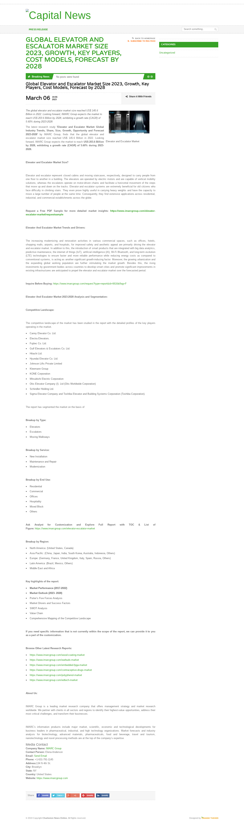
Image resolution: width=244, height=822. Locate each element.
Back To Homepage (145, 38)
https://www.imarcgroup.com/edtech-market (54, 680)
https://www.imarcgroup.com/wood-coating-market (57, 654)
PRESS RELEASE (38, 29)
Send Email (40, 755)
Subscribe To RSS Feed (143, 41)
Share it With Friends (140, 96)
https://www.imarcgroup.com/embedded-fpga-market (58, 665)
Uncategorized (167, 52)
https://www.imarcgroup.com (52, 778)
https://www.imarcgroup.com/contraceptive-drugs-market (61, 670)
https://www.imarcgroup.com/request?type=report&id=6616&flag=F (90, 283)
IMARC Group (53, 748)
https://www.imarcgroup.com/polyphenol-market (56, 675)
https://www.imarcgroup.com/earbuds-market (54, 659)
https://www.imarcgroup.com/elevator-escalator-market (65, 528)
